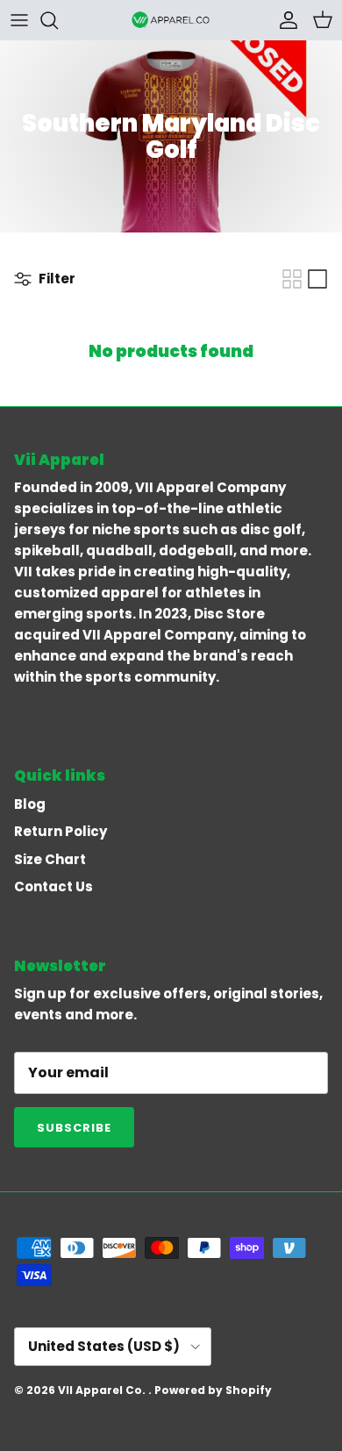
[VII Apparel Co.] (171, 20)
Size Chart (50, 859)
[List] (317, 278)
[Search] (58, 20)
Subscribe (74, 1127)
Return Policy (60, 831)
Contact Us (53, 886)
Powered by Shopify (213, 1390)
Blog (30, 804)
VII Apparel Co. (103, 1390)
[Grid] (292, 278)
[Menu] (19, 20)
